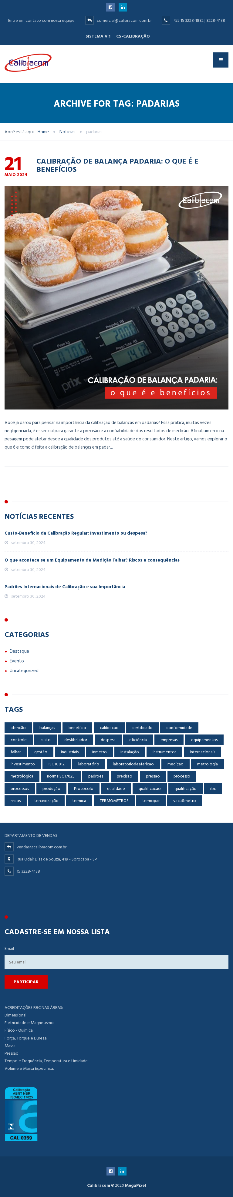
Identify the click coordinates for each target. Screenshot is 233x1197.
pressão (153, 776)
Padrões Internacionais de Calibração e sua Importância (65, 587)
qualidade (116, 788)
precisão (124, 776)
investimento (23, 764)
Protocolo (83, 788)
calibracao (109, 727)
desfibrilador (75, 739)
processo (182, 776)
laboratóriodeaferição (133, 764)
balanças (47, 727)
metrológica (22, 776)
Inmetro (99, 751)
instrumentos (164, 751)
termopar (151, 800)
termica (79, 800)
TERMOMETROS (114, 800)
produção (51, 788)
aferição (18, 727)
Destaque (19, 651)
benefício (77, 727)
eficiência (138, 739)
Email (9, 948)
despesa (108, 739)
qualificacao (150, 788)
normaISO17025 (61, 776)
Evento (17, 661)
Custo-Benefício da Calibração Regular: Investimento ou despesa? (76, 533)
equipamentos (204, 739)
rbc (213, 788)
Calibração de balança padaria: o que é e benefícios (117, 164)
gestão (40, 751)
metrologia (207, 764)
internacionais (202, 751)
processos (20, 788)
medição (175, 764)
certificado (142, 727)
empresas (168, 739)
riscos (16, 800)
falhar (16, 751)
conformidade (179, 727)
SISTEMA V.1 (98, 36)
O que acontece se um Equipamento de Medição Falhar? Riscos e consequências (92, 560)
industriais (70, 751)
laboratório (88, 764)
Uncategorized (24, 671)
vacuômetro (184, 800)
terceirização (46, 800)
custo (45, 739)
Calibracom (98, 1185)
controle (19, 739)
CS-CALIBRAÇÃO (133, 36)
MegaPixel (135, 1185)
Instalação (129, 751)
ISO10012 (57, 764)
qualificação (185, 788)
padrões (95, 776)
